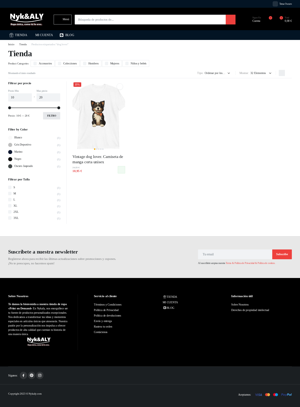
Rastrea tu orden (103, 326)
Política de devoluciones (107, 315)
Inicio (11, 44)
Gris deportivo (22, 144)
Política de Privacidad (106, 310)
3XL (16, 217)
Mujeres (114, 63)
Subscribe (282, 254)
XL (15, 205)
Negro (17, 158)
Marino (18, 151)
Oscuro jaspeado (23, 166)
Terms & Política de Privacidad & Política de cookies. (251, 263)
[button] (283, 19)
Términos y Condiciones (107, 304)
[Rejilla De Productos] (282, 73)
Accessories (45, 63)
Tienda (23, 44)
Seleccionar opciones (121, 169)
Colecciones (70, 63)
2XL (16, 211)
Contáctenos (100, 332)
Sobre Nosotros (240, 304)
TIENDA (21, 35)
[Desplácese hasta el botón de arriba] (291, 398)
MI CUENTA (44, 35)
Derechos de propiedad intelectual (250, 310)
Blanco (18, 137)
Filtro (51, 115)
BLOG (69, 35)
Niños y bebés (138, 63)
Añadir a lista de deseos (119, 86)
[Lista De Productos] (289, 73)
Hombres (93, 63)
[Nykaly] (27, 19)
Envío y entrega (103, 321)
